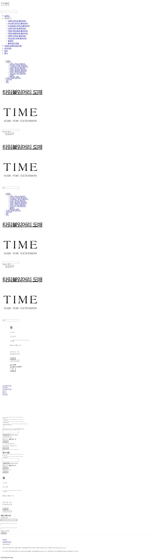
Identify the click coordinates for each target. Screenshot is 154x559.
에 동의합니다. (13, 429)
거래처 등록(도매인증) (13, 46)
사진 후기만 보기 (10, 443)
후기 (6, 53)
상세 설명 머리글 (6, 385)
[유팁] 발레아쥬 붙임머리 (18, 33)
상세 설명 (4, 387)
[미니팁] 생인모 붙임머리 (18, 23)
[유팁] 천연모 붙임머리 (17, 36)
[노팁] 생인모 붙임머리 (17, 28)
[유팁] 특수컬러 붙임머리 (18, 31)
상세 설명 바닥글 (6, 389)
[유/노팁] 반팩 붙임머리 (17, 38)
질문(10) (4, 393)
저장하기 (5, 441)
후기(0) (4, 391)
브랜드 (7, 16)
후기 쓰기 (5, 448)
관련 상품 (4, 394)
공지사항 (7, 48)
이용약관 (4, 539)
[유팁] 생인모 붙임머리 (17, 21)
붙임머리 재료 (13, 43)
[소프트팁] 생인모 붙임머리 (19, 26)
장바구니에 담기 (7, 511)
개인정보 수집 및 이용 (9, 429)
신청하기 (3, 533)
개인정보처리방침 (6, 542)
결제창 (10, 41)
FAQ (6, 50)
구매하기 (5, 472)
